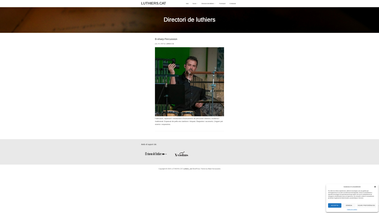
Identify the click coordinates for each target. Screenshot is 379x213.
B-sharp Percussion (166, 39)
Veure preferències (366, 205)
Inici (187, 3)
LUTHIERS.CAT (153, 3)
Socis (194, 3)
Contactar (232, 3)
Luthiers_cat (187, 169)
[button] (375, 187)
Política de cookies (352, 209)
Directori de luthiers (207, 3)
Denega (349, 205)
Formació (222, 3)
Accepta (334, 205)
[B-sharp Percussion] (189, 116)
